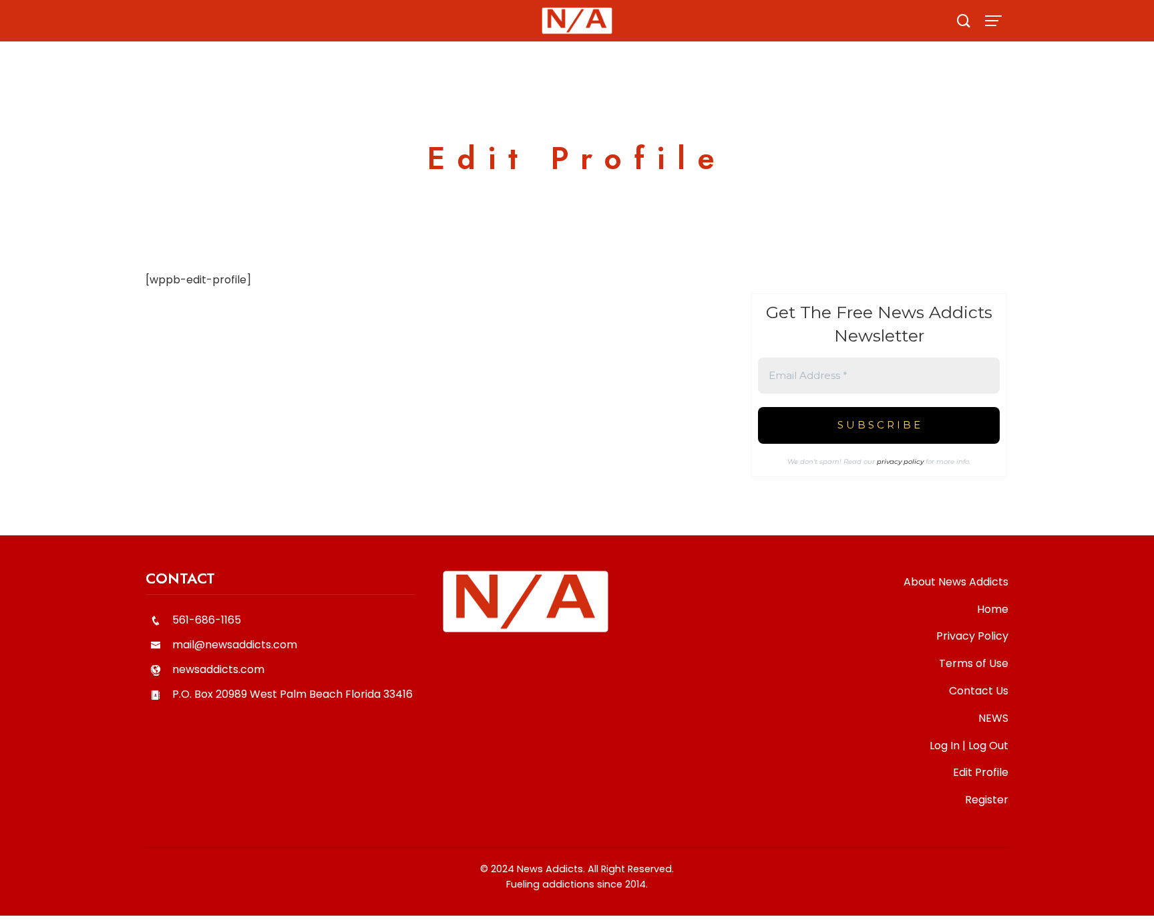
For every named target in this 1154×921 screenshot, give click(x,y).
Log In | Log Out (969, 745)
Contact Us (978, 690)
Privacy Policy (972, 636)
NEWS (993, 718)
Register (986, 799)
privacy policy (900, 461)
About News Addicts (956, 581)
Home (992, 609)
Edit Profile (980, 772)
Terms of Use (973, 663)
